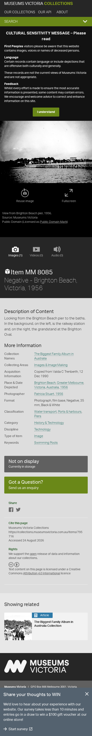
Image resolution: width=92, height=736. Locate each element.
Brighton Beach (45, 382)
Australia (52, 387)
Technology (42, 429)
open (33, 554)
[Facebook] (11, 510)
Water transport (45, 411)
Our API (44, 12)
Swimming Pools (46, 442)
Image (38, 436)
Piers (37, 416)
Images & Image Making (51, 365)
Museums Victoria (38, 4)
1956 (64, 387)
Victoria (39, 387)
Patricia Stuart (44, 394)
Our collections (19, 12)
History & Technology (49, 422)
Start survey (18, 729)
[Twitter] (18, 510)
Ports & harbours (70, 411)
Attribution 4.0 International (41, 573)
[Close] (87, 694)
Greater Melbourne (70, 382)
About (62, 12)
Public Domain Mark (53, 221)
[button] (46, 21)
